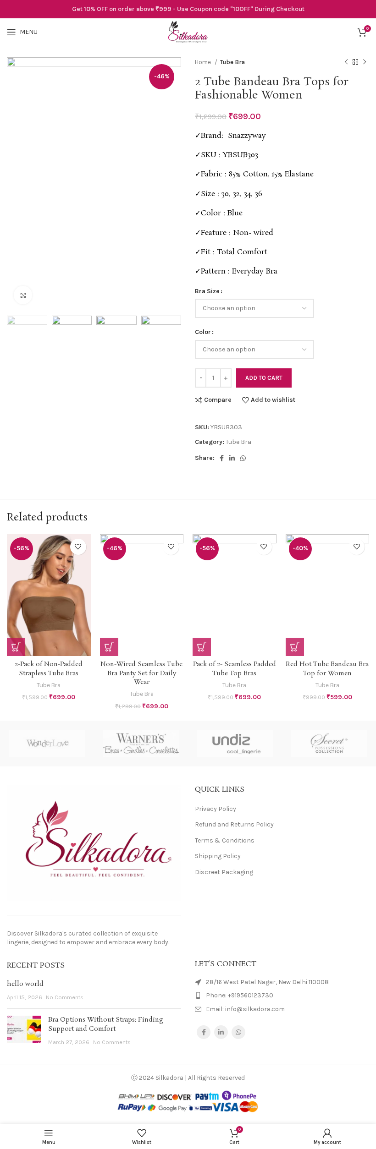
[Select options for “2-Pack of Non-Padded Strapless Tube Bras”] (16, 647)
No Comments (64, 997)
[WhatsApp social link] (243, 458)
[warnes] (141, 743)
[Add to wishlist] (78, 547)
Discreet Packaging (224, 872)
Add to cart (263, 377)
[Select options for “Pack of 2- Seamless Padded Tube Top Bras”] (202, 647)
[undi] (235, 743)
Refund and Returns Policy (234, 824)
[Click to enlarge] (23, 295)
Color (203, 332)
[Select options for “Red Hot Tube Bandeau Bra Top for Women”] (295, 647)
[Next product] (364, 62)
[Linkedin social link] (232, 458)
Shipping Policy (218, 856)
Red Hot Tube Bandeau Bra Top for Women (327, 669)
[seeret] (329, 743)
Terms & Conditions (224, 840)
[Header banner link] (188, 9)
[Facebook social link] (222, 458)
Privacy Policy (215, 809)
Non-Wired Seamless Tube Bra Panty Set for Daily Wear (141, 673)
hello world (25, 984)
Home (203, 62)
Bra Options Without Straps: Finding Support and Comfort (105, 1024)
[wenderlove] (47, 743)
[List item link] (282, 995)
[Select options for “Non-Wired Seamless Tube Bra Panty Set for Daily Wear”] (109, 647)
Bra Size (207, 291)
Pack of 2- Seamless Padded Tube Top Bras (234, 669)
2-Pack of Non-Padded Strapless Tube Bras (49, 669)
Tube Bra (232, 62)
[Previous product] (346, 62)
